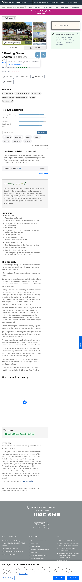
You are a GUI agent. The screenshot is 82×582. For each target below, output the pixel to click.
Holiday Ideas (64, 7)
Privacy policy (35, 544)
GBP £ (62, 2)
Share (43, 55)
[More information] (78, 34)
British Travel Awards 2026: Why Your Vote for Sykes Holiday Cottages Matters (69, 555)
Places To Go (48, 7)
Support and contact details (39, 541)
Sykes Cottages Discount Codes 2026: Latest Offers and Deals (69, 545)
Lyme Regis (28, 481)
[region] (41, 571)
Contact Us (55, 2)
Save (37, 55)
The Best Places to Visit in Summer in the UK (67, 549)
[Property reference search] (25, 7)
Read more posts (64, 560)
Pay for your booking (37, 558)
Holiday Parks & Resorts (34, 7)
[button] (6, 34)
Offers (56, 7)
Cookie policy (35, 546)
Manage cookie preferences (40, 549)
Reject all (73, 578)
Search (43, 132)
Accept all (59, 578)
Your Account (74, 2)
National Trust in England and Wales (21, 434)
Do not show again (15, 64)
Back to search (10, 18)
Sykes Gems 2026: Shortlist (67, 541)
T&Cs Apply (41, 13)
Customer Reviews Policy (39, 555)
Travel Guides (75, 7)
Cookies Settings (8, 578)
